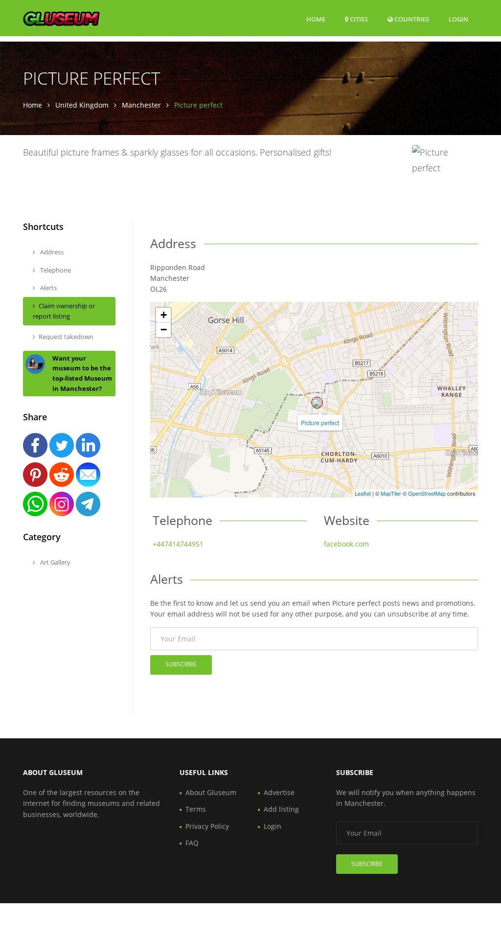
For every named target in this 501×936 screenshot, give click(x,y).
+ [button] (163, 315)
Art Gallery (54, 562)
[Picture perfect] (317, 403)
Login (458, 18)
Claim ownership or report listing (64, 310)
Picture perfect (320, 422)
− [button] (163, 329)
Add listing (281, 809)
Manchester (141, 105)
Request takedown (66, 336)
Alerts (48, 287)
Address (51, 252)
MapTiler (391, 493)
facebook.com (346, 543)
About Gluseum (210, 792)
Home (315, 19)
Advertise (279, 792)
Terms (195, 809)
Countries (411, 18)
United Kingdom (82, 105)
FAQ (192, 842)
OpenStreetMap (427, 493)
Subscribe (181, 664)
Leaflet (363, 493)
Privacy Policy (207, 826)
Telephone (55, 270)
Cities (358, 19)
